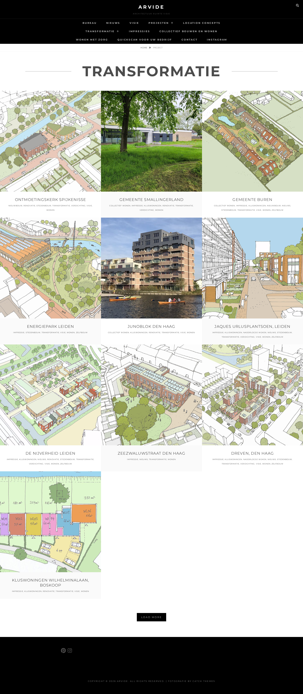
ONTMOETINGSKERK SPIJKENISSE (50, 199)
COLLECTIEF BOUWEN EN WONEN (188, 31)
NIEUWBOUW (15, 206)
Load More (151, 617)
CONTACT (189, 39)
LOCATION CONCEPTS (201, 22)
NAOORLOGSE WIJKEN (255, 332)
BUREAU (90, 22)
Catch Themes (204, 681)
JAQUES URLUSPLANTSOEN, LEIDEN (252, 326)
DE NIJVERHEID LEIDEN (50, 453)
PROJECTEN (159, 22)
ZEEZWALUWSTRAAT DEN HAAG (151, 453)
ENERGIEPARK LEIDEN (50, 326)
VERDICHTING (78, 206)
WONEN (50, 210)
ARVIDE (151, 7)
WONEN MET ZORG (92, 39)
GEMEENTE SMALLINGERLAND (151, 199)
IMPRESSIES (139, 31)
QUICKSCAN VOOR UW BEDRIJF (144, 39)
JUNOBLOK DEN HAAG (151, 326)
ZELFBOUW (277, 210)
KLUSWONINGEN (152, 206)
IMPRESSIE (137, 206)
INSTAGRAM (217, 39)
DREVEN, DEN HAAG (252, 453)
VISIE (134, 22)
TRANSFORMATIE (100, 31)
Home (144, 47)
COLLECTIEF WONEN (120, 206)
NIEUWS (113, 22)
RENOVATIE (29, 206)
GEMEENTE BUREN (252, 199)
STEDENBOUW (43, 206)
